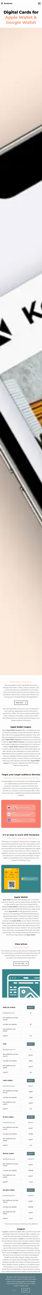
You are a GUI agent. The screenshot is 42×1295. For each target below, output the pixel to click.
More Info (19, 702)
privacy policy (21, 1281)
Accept (25, 1290)
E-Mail (31, 1182)
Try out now (19, 963)
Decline (14, 1290)
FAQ (31, 1036)
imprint (33, 1281)
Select (30, 1007)
